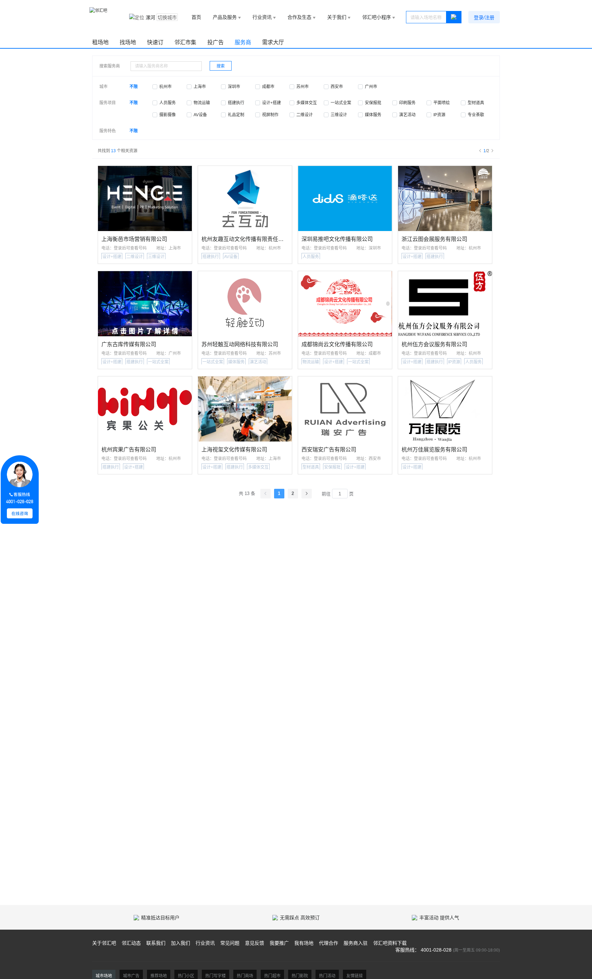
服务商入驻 (356, 943)
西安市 (337, 86)
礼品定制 (236, 114)
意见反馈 (254, 943)
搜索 (221, 66)
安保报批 (373, 102)
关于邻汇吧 (104, 943)
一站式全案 (341, 102)
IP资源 (439, 114)
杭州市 (165, 86)
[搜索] (453, 17)
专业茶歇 (476, 114)
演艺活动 (407, 114)
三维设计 (339, 114)
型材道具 (476, 102)
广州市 (371, 86)
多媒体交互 (306, 102)
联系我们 (155, 943)
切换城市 (167, 17)
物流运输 (202, 102)
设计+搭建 (271, 102)
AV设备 (200, 114)
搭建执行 (236, 102)
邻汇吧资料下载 (390, 943)
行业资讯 (205, 943)
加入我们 (180, 943)
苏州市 (302, 86)
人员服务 (167, 102)
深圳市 (234, 86)
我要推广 (279, 943)
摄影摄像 (167, 114)
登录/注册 (484, 17)
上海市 (200, 86)
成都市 (268, 86)
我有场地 (303, 943)
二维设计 (304, 114)
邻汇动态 (131, 943)
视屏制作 (270, 114)
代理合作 (328, 943)
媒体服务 (373, 114)
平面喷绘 (441, 102)
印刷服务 (407, 102)
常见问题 (229, 943)
